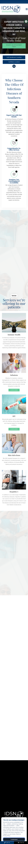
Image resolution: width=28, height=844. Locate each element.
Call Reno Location (14, 62)
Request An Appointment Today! (14, 45)
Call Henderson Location (14, 57)
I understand (14, 839)
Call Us (8, 842)
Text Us (22, 842)
